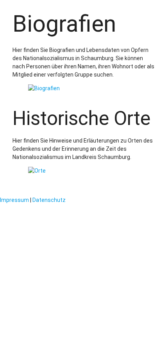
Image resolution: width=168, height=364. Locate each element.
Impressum (14, 200)
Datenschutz (49, 200)
